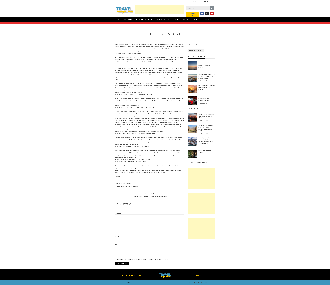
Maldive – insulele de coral (141, 195)
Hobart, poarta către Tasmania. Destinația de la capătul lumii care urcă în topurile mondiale (206, 140)
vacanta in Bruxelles (132, 186)
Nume (117, 236)
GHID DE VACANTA (161, 19)
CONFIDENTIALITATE (131, 275)
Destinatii (128, 183)
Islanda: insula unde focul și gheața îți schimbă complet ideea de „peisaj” (206, 76)
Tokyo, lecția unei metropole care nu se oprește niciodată (204, 98)
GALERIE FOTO (185, 19)
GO (149, 19)
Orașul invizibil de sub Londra (204, 151)
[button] (192, 14)
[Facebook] (202, 13)
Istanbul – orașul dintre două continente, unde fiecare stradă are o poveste (205, 64)
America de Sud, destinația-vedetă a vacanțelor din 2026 (206, 116)
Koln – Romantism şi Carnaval (159, 195)
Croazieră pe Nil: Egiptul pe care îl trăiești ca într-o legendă (206, 87)
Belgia (123, 183)
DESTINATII (128, 19)
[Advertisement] (159, 9)
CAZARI (174, 19)
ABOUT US (195, 2)
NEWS (120, 19)
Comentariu (118, 213)
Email (116, 244)
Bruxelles (124, 186)
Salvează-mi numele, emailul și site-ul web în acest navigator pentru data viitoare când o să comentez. (143, 259)
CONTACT (208, 19)
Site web (117, 251)
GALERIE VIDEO (198, 19)
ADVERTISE (204, 2)
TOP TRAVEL (140, 19)
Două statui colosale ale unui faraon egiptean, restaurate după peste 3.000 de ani (205, 128)
